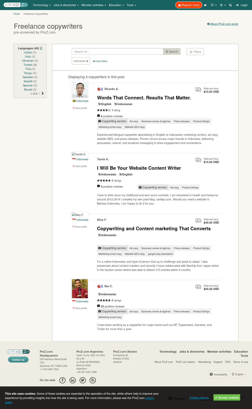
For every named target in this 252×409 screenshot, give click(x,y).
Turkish (27, 65)
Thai (28, 69)
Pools (17, 13)
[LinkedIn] (72, 380)
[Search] (230, 5)
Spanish (28, 85)
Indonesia (81, 101)
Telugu (28, 73)
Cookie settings (199, 397)
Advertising (204, 362)
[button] (213, 5)
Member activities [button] (93, 5)
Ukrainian (28, 60)
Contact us (18, 359)
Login (244, 5)
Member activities (219, 351)
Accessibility (220, 374)
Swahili (28, 81)
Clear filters (101, 61)
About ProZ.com (163, 362)
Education (241, 351)
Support (218, 362)
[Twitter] (82, 380)
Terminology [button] (41, 5)
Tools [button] (130, 5)
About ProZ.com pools (224, 24)
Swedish (28, 77)
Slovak (28, 89)
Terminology (168, 351)
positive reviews (112, 116)
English (239, 374)
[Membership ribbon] (99, 89)
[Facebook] (62, 380)
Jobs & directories (192, 351)
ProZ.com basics (185, 362)
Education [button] (115, 5)
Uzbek (28, 52)
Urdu (28, 56)
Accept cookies (228, 397)
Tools (244, 356)
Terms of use (240, 362)
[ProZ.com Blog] (92, 380)
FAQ (227, 362)
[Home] (205, 5)
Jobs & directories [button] (65, 5)
